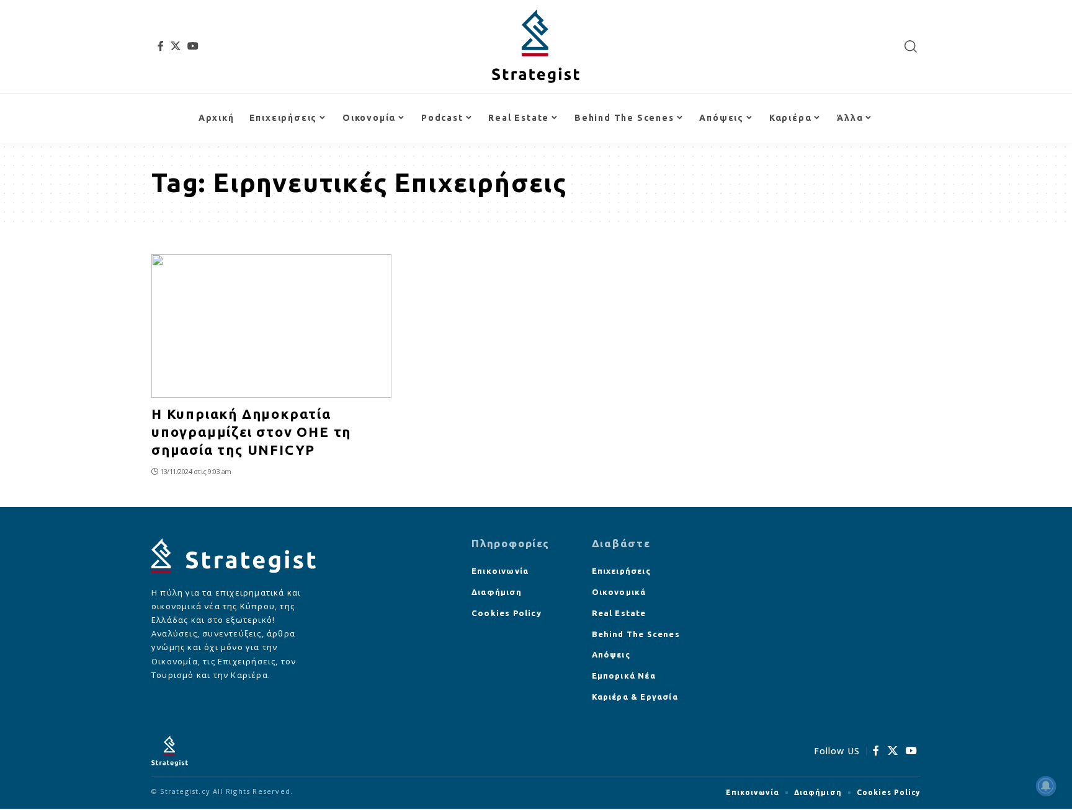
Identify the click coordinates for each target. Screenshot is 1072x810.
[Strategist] (535, 46)
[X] (176, 46)
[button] (911, 46)
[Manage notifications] (1046, 786)
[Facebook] (161, 46)
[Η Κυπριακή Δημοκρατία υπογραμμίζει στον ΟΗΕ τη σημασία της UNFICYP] (271, 326)
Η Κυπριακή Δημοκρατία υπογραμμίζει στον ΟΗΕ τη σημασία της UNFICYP (251, 431)
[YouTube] (193, 46)
